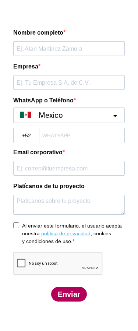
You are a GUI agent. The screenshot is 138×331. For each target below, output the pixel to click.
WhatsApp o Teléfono (43, 100)
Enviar (69, 294)
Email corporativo (38, 152)
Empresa (25, 66)
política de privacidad (66, 233)
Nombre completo (38, 32)
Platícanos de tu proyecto (49, 186)
